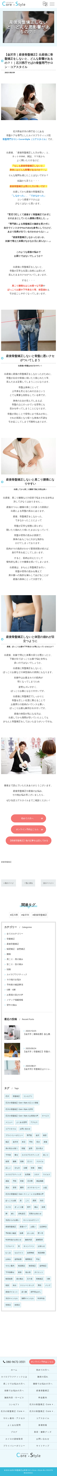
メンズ (47, 1285)
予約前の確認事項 (15, 984)
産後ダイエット (12, 1292)
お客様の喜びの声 (15, 995)
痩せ (16, 1155)
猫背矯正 (32, 1266)
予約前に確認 (11, 1233)
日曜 (25, 1168)
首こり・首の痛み (15, 964)
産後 (45, 1142)
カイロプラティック (13, 1174)
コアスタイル (11, 1129)
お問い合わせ (25, 1129)
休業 (43, 1207)
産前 (20, 1272)
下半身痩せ (10, 1272)
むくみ (8, 1253)
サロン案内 (10, 1266)
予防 (14, 1181)
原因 (34, 1201)
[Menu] (52, 3)
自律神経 (30, 1253)
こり (27, 1201)
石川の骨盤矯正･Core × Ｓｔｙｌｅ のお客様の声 (25, 1194)
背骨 (14, 1188)
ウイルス (46, 1174)
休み (14, 1285)
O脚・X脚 (11, 990)
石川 (7, 1096)
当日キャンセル (12, 1298)
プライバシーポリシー (14, 1135)
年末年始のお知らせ (13, 1240)
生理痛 (27, 1174)
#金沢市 (25, 915)
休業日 (17, 1305)
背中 (29, 1207)
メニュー (9, 1122)
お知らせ (41, 1246)
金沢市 (15, 1142)
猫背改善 (9, 1279)
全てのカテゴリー (15, 934)
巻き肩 (28, 1272)
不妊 (38, 1259)
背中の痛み (12, 1005)
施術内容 (28, 1240)
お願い (33, 1227)
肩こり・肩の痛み (15, 959)
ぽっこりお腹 (11, 1201)
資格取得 (39, 1240)
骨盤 (23, 1148)
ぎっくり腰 (19, 1207)
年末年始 (41, 1298)
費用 (22, 1188)
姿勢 (30, 1148)
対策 (22, 1181)
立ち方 (17, 1168)
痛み (36, 1207)
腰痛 (9, 954)
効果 (21, 1233)
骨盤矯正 (11, 939)
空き (38, 1142)
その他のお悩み (14, 979)
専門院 (29, 1135)
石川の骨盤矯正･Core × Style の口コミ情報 (22, 1103)
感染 (7, 1181)
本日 (23, 1142)
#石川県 (14, 915)
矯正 (7, 1142)
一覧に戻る (28, 883)
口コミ (30, 1161)
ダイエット (38, 1272)
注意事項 (43, 1227)
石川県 (30, 1181)
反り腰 (24, 1292)
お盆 (45, 1188)
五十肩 (29, 1279)
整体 (40, 1168)
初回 (7, 1285)
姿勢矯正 (43, 1266)
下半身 (8, 1155)
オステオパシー (33, 1188)
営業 (32, 1168)
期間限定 (28, 1259)
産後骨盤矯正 (6, 862)
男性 (39, 1285)
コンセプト (28, 1096)
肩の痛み (19, 1279)
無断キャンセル (28, 1298)
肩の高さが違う (12, 1148)
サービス (45, 1116)
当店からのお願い (12, 1220)
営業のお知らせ (35, 1214)
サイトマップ (42, 1446)
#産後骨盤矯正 (39, 915)
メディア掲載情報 (15, 1000)
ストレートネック (27, 1285)
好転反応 (21, 1214)
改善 (7, 1161)
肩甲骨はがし (36, 1292)
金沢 (37, 1135)
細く (13, 1214)
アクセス (34, 1122)
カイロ (8, 1207)
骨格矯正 (39, 1279)
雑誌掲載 (39, 1181)
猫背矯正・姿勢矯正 (16, 949)
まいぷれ (30, 1233)
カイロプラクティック (17, 974)
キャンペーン (29, 1246)
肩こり (45, 1155)
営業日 (8, 1305)
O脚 (48, 1279)
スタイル (39, 1161)
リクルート (10, 1246)
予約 (31, 1142)
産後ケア (23, 1227)
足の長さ (39, 1148)
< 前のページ (8, 883)
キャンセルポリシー (31, 1220)
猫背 (45, 1135)
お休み (8, 1259)
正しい (8, 1168)
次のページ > (48, 883)
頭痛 (9, 969)
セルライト (19, 1253)
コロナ (36, 1174)
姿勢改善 (18, 1259)
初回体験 (41, 1253)
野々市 (40, 1233)
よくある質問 (21, 1122)
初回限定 (21, 1266)
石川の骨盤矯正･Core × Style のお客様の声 (22, 1116)
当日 (41, 1201)
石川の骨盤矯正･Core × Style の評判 (19, 1109)
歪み (7, 1188)
